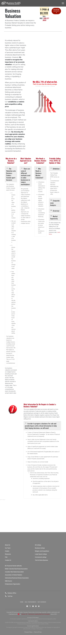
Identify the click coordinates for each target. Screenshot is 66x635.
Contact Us (8, 560)
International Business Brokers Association (17, 578)
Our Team (7, 548)
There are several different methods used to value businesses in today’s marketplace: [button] (25, 176)
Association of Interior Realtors (13, 575)
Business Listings (40, 548)
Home (21, 602)
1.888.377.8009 (45, 19)
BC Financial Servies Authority (13, 566)
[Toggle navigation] (63, 3)
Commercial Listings (40, 557)
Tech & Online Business (41, 560)
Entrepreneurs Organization (12, 584)
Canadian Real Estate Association (14, 572)
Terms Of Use (38, 632)
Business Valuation (2, 499)
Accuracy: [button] (56, 211)
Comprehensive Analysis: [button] (55, 202)
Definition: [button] (56, 168)
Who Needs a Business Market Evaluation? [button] (39, 173)
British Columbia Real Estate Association (16, 569)
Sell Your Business (30, 602)
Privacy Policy (28, 632)
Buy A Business (42, 602)
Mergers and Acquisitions (42, 551)
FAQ (6, 557)
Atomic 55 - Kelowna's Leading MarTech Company (35, 614)
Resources (8, 554)
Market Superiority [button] (54, 217)
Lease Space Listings (41, 554)
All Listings (38, 545)
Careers (7, 551)
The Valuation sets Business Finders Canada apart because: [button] (11, 174)
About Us (7, 545)
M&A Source (8, 581)
